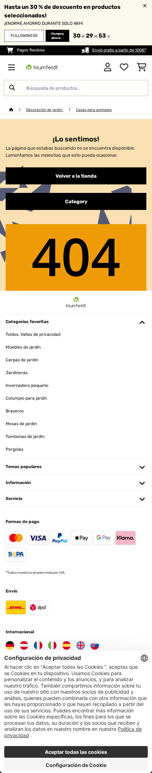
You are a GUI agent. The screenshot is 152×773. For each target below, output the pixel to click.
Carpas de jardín (22, 359)
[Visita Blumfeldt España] (66, 645)
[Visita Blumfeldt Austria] (24, 645)
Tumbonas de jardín (25, 436)
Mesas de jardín (21, 423)
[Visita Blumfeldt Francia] (38, 645)
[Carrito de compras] (141, 67)
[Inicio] (17, 109)
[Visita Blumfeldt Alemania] (10, 645)
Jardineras (17, 372)
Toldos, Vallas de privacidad (33, 334)
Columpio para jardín (26, 398)
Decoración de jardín (44, 109)
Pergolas (14, 449)
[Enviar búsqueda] (12, 88)
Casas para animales (94, 109)
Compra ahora (57, 36)
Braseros (15, 410)
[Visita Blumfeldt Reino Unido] (80, 645)
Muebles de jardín (23, 347)
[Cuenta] (107, 67)
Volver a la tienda (76, 176)
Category (76, 201)
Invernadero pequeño (27, 385)
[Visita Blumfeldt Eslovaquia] (94, 645)
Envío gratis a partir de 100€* (119, 50)
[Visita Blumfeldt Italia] (52, 645)
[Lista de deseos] (124, 67)
